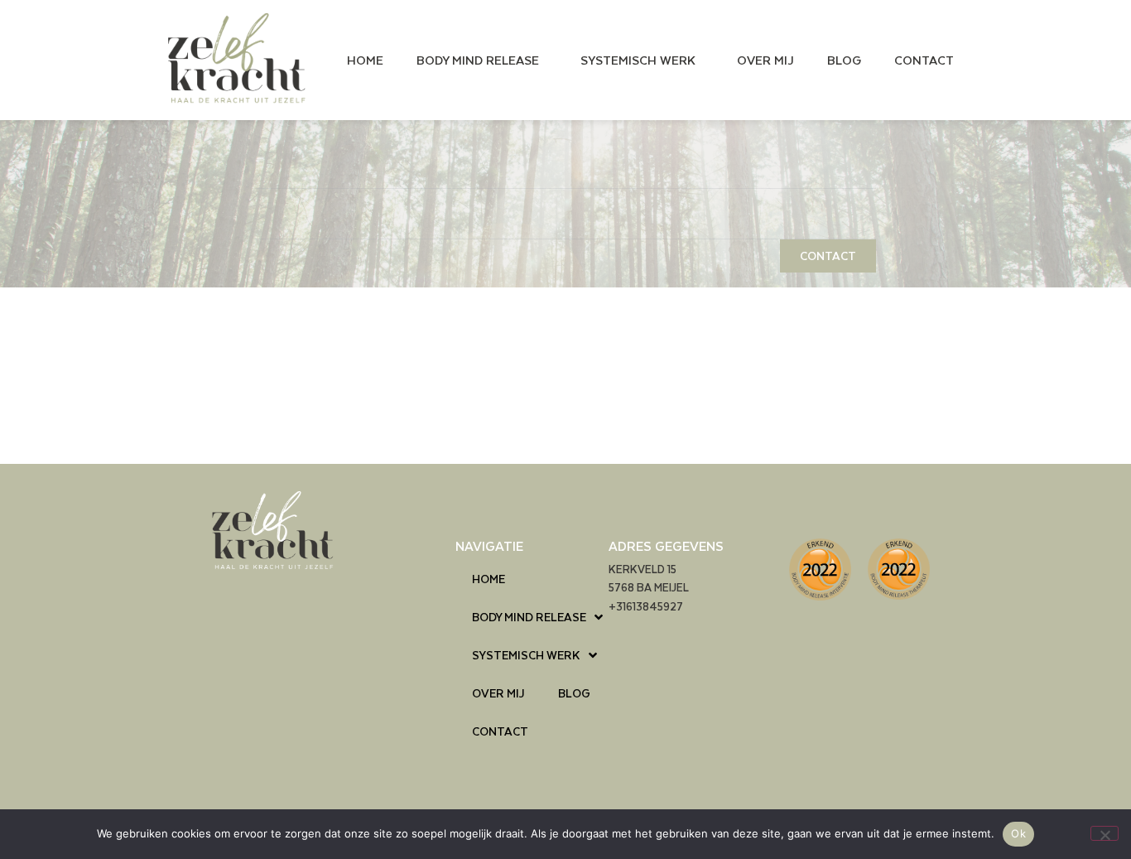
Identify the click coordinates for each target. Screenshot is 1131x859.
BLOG (844, 60)
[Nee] (1104, 833)
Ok (1018, 833)
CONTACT (924, 60)
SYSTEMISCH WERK (637, 60)
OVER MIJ (765, 60)
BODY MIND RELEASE (477, 60)
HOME (365, 60)
